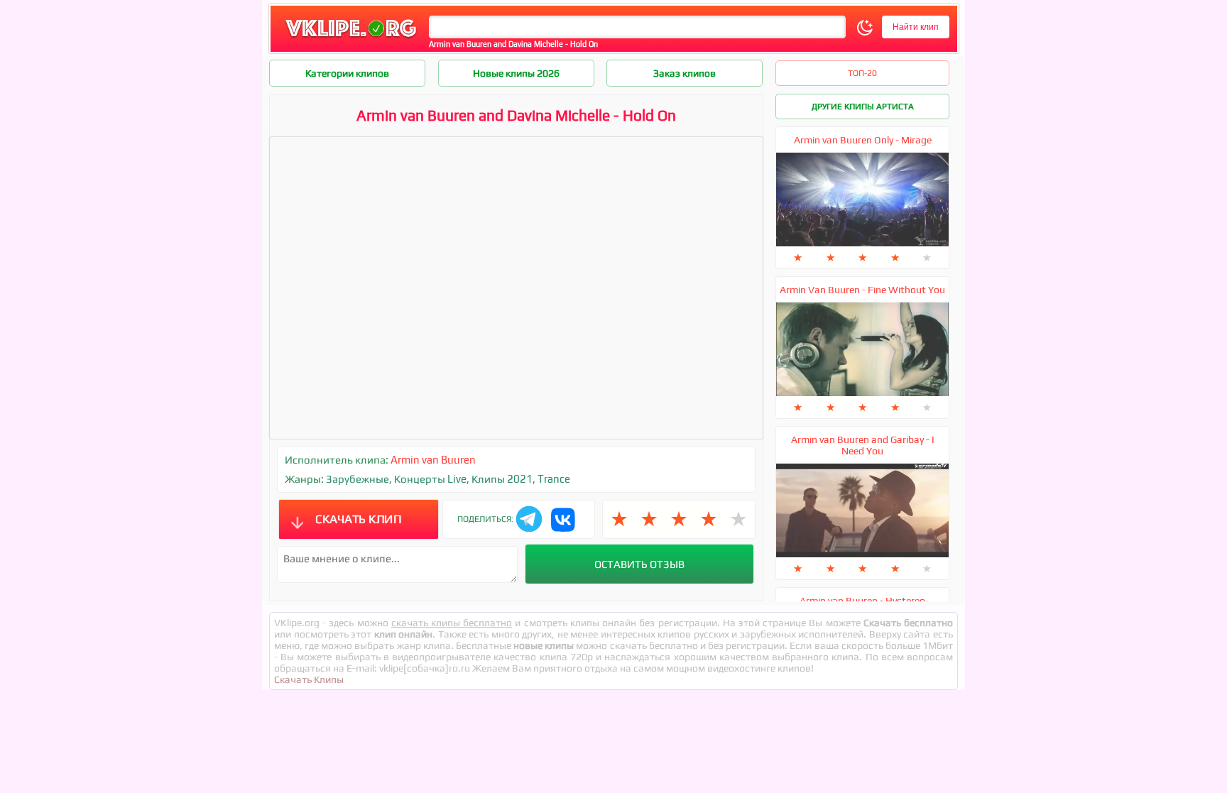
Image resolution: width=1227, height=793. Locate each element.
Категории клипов (347, 73)
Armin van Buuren (433, 460)
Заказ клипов (684, 73)
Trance (554, 479)
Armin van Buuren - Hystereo (862, 600)
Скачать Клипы (309, 679)
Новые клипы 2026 (516, 73)
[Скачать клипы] (350, 38)
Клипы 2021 (502, 479)
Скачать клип (358, 519)
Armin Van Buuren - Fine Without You (862, 289)
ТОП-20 (862, 73)
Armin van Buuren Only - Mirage (863, 140)
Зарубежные (357, 479)
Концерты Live (430, 479)
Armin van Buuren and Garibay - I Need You (862, 445)
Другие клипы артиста (863, 106)
